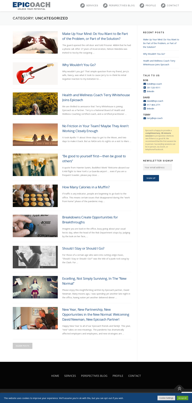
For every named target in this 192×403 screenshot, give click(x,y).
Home (55, 376)
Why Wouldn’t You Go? (79, 64)
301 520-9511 (153, 87)
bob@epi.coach (154, 83)
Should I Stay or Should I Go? (83, 248)
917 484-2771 (153, 104)
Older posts (22, 346)
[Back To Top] (179, 389)
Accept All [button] (182, 398)
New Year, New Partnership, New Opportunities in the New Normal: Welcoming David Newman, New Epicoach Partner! (95, 314)
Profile (151, 5)
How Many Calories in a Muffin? (86, 187)
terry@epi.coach (154, 118)
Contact (173, 5)
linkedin (150, 91)
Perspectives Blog (122, 5)
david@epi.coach (154, 100)
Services (92, 5)
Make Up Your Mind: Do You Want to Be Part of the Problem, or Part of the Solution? (161, 43)
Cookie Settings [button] (166, 398)
